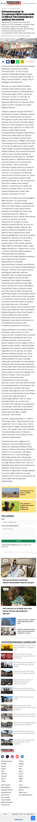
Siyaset (3, 766)
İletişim (21, 790)
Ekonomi (4, 776)
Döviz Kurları (5, 795)
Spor (2, 771)
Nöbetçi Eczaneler (7, 802)
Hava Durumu (5, 805)
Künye (21, 785)
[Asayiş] (18, 567)
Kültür (21, 781)
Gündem (4, 764)
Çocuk (21, 771)
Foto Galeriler (5, 787)
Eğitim (21, 776)
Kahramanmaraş (15, 8)
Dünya (3, 778)
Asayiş (3, 768)
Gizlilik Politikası (24, 787)
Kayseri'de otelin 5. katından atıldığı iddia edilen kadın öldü (26, 621)
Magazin (21, 764)
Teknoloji (4, 773)
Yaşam (3, 781)
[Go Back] (33, 818)
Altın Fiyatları (5, 797)
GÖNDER (18, 541)
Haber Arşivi (23, 792)
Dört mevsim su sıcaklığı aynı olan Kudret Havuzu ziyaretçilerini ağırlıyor (17, 611)
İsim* (3, 519)
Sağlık (21, 778)
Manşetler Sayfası (7, 790)
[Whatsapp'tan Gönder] (18, 61)
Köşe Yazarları (6, 785)
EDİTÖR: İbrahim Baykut (24, 35)
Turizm (21, 773)
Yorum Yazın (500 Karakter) (10, 526)
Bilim (20, 768)
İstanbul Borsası (6, 792)
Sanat (21, 766)
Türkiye (21, 761)
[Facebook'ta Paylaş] (8, 61)
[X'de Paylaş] (13, 61)
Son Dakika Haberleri (26, 795)
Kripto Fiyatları (6, 800)
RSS (6, 814)
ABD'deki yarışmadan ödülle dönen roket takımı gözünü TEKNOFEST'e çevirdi (26, 631)
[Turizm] (18, 596)
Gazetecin (5, 8)
